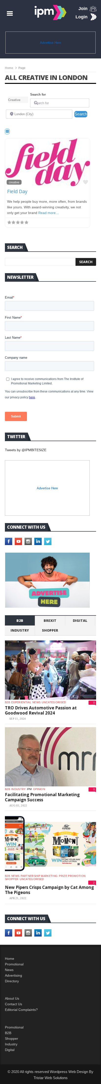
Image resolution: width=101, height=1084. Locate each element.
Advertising (13, 975)
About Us (12, 998)
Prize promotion (72, 875)
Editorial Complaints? (21, 1010)
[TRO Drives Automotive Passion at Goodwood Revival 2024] (50, 670)
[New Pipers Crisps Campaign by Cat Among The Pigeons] (50, 843)
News (36, 702)
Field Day (17, 191)
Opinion (39, 789)
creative (14, 182)
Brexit (50, 620)
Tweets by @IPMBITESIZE (25, 450)
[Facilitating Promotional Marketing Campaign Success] (50, 756)
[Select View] (7, 131)
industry (20, 630)
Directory (12, 981)
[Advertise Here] (47, 580)
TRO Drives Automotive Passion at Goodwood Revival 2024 (41, 710)
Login (82, 16)
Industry (11, 1044)
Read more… (48, 213)
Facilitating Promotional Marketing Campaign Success (42, 797)
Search (81, 114)
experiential (21, 702)
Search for (38, 94)
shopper (50, 630)
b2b (19, 620)
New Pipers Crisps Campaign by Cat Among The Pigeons (49, 889)
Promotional (14, 964)
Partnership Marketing (39, 875)
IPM (29, 789)
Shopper (11, 1038)
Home (9, 68)
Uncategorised (54, 702)
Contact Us (13, 1004)
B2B (8, 1033)
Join (83, 8)
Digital (80, 620)
